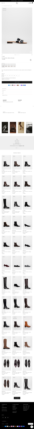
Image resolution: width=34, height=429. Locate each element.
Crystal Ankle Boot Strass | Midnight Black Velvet (16, 292)
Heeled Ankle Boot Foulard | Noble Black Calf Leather (16, 212)
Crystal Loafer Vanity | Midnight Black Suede (16, 272)
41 (16, 75)
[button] (17, 88)
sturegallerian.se (25, 410)
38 (9, 75)
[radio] (3, 65)
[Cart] (31, 3)
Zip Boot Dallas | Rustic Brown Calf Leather (6, 192)
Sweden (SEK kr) (4, 421)
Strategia (3, 250)
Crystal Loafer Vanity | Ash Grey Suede (27, 272)
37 (7, 75)
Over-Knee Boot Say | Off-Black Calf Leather (6, 292)
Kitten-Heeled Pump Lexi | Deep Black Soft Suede (27, 232)
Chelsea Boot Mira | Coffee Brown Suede (27, 192)
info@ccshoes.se (14, 412)
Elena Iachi (14, 230)
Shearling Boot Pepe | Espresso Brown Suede (6, 232)
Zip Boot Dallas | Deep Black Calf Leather (27, 172)
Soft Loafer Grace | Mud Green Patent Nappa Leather (6, 373)
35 (2, 75)
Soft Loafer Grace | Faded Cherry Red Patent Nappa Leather (16, 373)
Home (2, 5)
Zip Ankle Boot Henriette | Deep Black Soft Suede (16, 353)
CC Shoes (3, 56)
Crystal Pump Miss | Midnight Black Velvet (27, 252)
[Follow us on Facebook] (3, 417)
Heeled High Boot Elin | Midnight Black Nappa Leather (27, 393)
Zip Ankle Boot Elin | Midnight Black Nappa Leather (16, 393)
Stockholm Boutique (4, 407)
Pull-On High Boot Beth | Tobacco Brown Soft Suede (6, 353)
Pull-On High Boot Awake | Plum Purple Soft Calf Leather (27, 292)
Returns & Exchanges (4, 410)
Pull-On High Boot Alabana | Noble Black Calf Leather (6, 212)
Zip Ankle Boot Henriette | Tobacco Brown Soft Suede (26, 353)
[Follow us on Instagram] (5, 417)
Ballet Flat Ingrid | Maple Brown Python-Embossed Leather (6, 393)
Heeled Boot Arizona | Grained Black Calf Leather (6, 332)
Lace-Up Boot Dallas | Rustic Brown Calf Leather (16, 172)
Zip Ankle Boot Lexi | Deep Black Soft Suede (16, 232)
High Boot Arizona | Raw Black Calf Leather (16, 312)
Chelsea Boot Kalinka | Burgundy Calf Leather (16, 192)
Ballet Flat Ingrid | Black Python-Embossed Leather (27, 373)
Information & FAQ (4, 409)
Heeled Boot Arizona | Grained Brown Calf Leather (16, 332)
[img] (9, 100)
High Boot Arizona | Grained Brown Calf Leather (27, 312)
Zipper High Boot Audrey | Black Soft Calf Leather (6, 312)
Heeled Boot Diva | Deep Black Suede (27, 212)
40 (14, 75)
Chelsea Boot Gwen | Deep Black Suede (6, 252)
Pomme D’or (3, 351)
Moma (24, 331)
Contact (3, 405)
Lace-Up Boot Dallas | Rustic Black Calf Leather (6, 172)
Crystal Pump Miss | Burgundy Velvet (6, 272)
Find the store (14, 409)
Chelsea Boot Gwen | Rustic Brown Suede (16, 252)
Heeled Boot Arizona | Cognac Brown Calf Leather (27, 333)
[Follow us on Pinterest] (8, 417)
